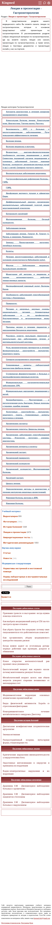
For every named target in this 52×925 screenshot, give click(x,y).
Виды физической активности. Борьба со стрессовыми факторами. (26, 704)
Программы (25, 923)
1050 (36, 543)
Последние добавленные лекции (26, 749)
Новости (7, 558)
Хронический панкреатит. (18, 458)
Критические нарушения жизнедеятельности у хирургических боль (26, 756)
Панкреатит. (11, 303)
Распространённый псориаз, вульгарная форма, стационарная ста (26, 741)
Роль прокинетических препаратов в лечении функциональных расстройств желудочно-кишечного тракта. (26, 350)
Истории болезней (12, 527)
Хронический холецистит (18, 463)
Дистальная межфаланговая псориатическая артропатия (26, 727)
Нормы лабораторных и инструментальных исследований (25, 578)
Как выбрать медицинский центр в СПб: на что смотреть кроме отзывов (26, 622)
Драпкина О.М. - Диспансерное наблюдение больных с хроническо (26, 787)
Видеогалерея (10, 516)
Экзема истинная (11, 734)
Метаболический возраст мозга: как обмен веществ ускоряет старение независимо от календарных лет (26, 680)
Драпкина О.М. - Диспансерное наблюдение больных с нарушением (26, 803)
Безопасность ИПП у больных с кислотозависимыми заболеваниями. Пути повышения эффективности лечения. (26, 132)
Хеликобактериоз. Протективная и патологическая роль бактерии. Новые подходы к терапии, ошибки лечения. (26, 403)
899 (19, 516)
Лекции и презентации (18, 17)
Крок (31, 923)
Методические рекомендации (18, 543)
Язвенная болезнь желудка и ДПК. (22, 498)
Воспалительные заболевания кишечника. (26, 173)
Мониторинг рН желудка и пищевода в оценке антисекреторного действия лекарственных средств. (26, 277)
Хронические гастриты (17, 423)
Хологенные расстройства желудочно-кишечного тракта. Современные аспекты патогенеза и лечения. (26, 415)
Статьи (7, 553)
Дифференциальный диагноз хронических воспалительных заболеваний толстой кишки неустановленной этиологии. (26, 205)
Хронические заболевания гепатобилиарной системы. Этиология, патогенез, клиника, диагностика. (26, 438)
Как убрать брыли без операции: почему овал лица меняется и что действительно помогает (26, 631)
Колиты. (10, 251)
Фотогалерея (10, 521)
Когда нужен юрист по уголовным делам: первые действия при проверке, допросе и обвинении (26, 649)
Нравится (6, 597)
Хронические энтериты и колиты (21, 446)
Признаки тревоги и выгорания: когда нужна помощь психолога (26, 614)
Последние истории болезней (26, 720)
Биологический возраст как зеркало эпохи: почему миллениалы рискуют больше (26, 670)
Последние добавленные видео (26, 689)
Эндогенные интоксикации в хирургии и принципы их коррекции (26, 764)
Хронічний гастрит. (15, 478)
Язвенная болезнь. (15, 503)
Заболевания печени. (16, 228)
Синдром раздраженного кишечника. (23, 359)
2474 (29, 532)
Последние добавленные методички (26, 780)
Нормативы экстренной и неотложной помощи (22, 570)
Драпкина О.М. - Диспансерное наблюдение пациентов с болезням (26, 795)
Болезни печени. (14, 141)
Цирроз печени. (13, 483)
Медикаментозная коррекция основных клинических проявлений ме (26, 696)
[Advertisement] (26, 78)
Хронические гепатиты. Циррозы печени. (25, 429)
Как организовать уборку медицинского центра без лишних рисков (26, 639)
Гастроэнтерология (37, 17)
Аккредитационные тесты (16, 537)
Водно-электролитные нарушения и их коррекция (26, 772)
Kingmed (8, 2)
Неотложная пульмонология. (11, 923)
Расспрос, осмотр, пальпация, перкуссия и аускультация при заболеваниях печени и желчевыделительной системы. (26, 339)
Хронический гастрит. (16, 452)
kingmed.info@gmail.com (42, 918)
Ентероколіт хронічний (17, 214)
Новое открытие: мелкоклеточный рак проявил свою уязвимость (26, 662)
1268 (24, 527)
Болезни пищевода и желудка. (20, 146)
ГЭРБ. (8, 188)
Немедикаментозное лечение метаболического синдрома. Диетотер (26, 713)
